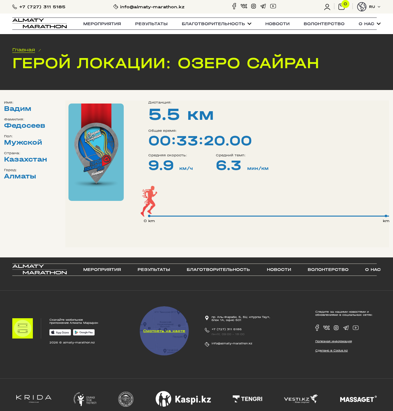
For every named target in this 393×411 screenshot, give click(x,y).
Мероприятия (102, 23)
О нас (373, 269)
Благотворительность (218, 269)
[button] (216, 23)
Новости (277, 23)
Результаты (151, 23)
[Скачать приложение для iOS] (60, 332)
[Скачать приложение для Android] (84, 332)
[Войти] (329, 7)
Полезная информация (333, 341)
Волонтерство (324, 23)
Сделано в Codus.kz (331, 350)
